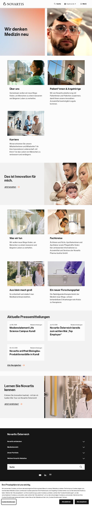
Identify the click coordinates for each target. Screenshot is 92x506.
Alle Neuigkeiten (14, 365)
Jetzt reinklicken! (11, 404)
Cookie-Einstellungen (8, 502)
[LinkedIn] (45, 475)
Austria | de (70, 4)
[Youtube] (40, 475)
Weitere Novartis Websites (84, 459)
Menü (85, 4)
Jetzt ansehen (10, 187)
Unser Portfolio (84, 453)
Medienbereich (84, 447)
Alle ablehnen (66, 502)
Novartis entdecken (84, 442)
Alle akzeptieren (82, 502)
